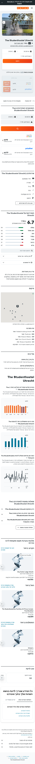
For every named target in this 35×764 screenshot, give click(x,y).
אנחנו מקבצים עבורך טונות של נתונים (20, 744)
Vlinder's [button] (30, 648)
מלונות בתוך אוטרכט (24, 716)
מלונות (18, 756)
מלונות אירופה (11, 756)
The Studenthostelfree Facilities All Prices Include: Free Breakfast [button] (17, 610)
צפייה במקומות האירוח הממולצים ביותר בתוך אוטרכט (7, 624)
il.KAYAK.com (25, 756)
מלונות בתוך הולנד (23, 758)
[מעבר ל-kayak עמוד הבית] (23, 8)
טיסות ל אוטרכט (25, 711)
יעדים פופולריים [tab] (10, 700)
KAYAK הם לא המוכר (25, 740)
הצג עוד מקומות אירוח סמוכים (7, 549)
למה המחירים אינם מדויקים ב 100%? (20, 747)
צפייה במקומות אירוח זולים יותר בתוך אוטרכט (8, 586)
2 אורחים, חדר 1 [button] (26, 56)
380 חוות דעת (18, 43)
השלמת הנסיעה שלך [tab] (24, 700)
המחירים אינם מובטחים (26, 735)
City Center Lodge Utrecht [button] (25, 572)
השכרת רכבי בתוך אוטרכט (23, 713)
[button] (2, 3)
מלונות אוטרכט (13, 758)
